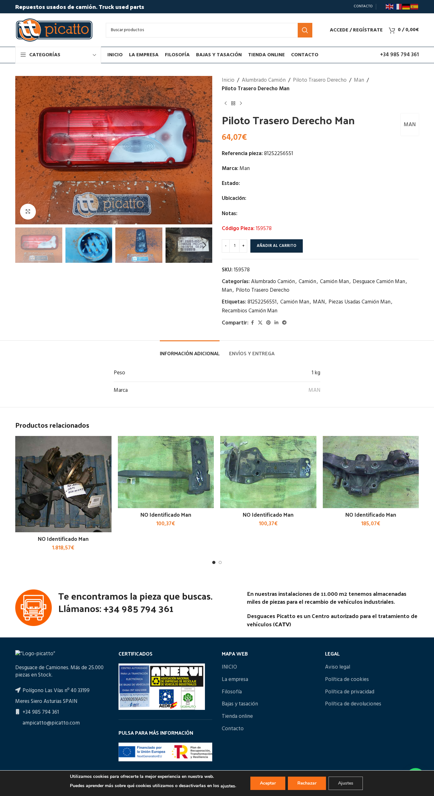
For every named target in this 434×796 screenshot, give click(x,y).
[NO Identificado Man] (63, 484)
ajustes (227, 786)
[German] (406, 6)
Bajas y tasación (240, 704)
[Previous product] (225, 103)
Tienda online (237, 716)
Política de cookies (347, 680)
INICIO (229, 667)
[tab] (190, 350)
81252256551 (262, 302)
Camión (307, 281)
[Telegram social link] (284, 323)
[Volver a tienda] (233, 103)
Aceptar (268, 783)
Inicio (228, 80)
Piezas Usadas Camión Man (359, 302)
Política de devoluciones (353, 704)
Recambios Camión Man (249, 311)
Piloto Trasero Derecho (320, 80)
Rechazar (306, 783)
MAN (410, 124)
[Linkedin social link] (276, 323)
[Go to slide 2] (220, 562)
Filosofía (232, 692)
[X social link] (260, 323)
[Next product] (241, 103)
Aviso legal (337, 667)
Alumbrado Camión (264, 80)
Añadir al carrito (276, 245)
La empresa (235, 680)
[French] (398, 6)
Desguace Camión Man (379, 281)
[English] (390, 6)
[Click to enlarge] (28, 212)
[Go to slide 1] (213, 562)
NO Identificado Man (63, 538)
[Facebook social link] (252, 323)
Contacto (233, 729)
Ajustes (345, 783)
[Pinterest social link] (268, 323)
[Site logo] (54, 30)
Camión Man (334, 281)
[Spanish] (414, 6)
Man (359, 80)
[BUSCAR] (305, 30)
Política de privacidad (349, 692)
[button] (23, 245)
